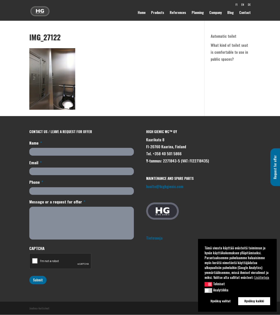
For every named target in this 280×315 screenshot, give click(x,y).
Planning (198, 13)
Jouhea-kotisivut (39, 308)
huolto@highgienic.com (164, 186)
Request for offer (275, 167)
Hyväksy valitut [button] (221, 301)
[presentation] (60, 261)
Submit (38, 279)
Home (142, 13)
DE (249, 6)
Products (157, 13)
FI (236, 6)
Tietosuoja (154, 238)
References (178, 13)
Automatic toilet (223, 36)
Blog (230, 13)
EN (242, 6)
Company (215, 13)
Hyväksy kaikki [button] (254, 301)
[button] (208, 284)
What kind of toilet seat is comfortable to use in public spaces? (229, 52)
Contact (245, 13)
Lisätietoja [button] (261, 277)
